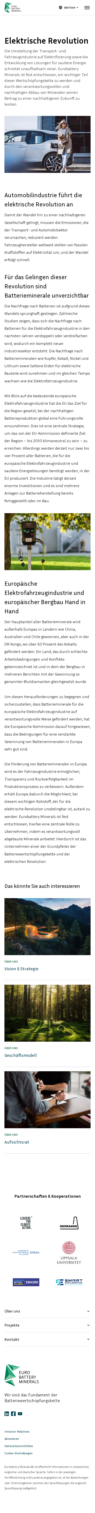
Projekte (47, 1325)
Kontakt (47, 1339)
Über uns (47, 1311)
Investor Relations (17, 1431)
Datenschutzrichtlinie (18, 1446)
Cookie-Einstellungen (18, 1453)
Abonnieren (11, 1438)
